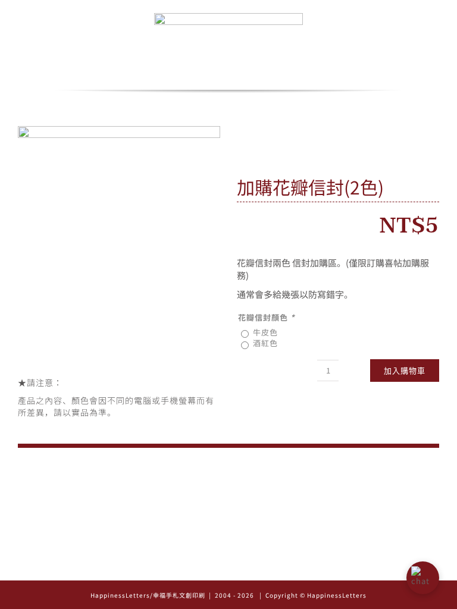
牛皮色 (265, 332)
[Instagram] (212, 567)
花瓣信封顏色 (266, 317)
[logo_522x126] (228, 17)
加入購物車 (404, 370)
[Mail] (245, 567)
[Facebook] (229, 567)
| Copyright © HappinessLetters (312, 595)
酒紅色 (265, 343)
